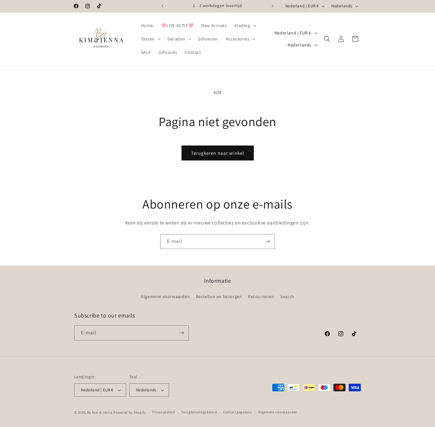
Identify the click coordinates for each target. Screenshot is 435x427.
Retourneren (261, 296)
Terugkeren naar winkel (217, 153)
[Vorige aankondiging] (162, 6)
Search (287, 296)
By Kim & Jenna (100, 412)
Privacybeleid (163, 412)
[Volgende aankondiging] (273, 6)
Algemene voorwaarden (165, 296)
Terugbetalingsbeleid (199, 412)
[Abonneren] (267, 241)
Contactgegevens (237, 412)
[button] (245, 25)
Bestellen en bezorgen (219, 296)
